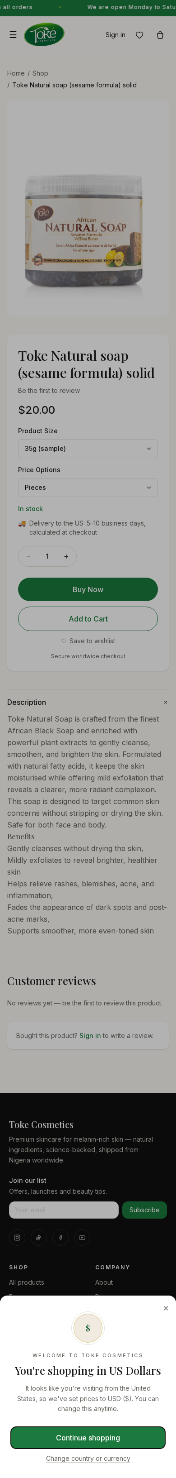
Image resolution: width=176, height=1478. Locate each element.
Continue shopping (88, 1437)
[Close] (88, 739)
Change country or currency (88, 1458)
